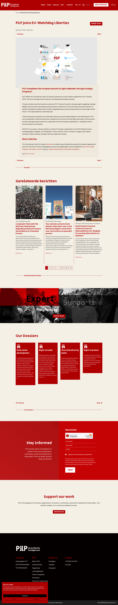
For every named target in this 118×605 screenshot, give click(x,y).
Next (99, 34)
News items (30, 30)
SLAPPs (39, 149)
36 (66, 268)
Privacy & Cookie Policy (40, 581)
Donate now (59, 512)
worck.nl (112, 603)
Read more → (19, 253)
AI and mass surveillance (71, 149)
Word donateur (101, 5)
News (43, 5)
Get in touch (59, 316)
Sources (56, 5)
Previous (20, 34)
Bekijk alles (96, 23)
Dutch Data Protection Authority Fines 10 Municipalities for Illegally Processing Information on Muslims (88, 231)
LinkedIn (51, 565)
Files (49, 5)
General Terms (37, 565)
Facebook (52, 568)
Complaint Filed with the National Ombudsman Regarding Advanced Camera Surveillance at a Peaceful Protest (28, 229)
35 (62, 268)
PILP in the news (29, 153)
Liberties (49, 144)
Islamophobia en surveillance (92, 223)
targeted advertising (55, 149)
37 (71, 268)
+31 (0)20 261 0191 (71, 561)
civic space (32, 149)
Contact (70, 5)
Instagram (52, 561)
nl (76, 5)
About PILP (36, 561)
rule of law (85, 147)
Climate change (57, 221)
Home (17, 12)
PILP (62, 5)
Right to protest (26, 221)
